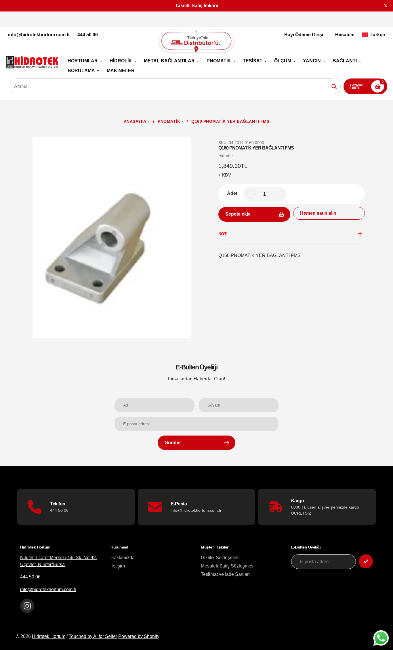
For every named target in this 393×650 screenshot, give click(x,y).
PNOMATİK (169, 121)
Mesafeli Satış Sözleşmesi (228, 565)
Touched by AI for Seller (93, 636)
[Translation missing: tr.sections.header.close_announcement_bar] (386, 6)
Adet (232, 193)
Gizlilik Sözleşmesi (220, 557)
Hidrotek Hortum (48, 636)
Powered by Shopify (138, 636)
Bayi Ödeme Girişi (303, 34)
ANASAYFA (135, 121)
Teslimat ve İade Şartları (225, 574)
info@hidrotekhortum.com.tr (39, 34)
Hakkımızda (122, 557)
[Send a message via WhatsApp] (381, 638)
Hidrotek (226, 155)
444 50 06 (87, 34)
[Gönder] (366, 561)
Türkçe (377, 34)
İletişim (117, 565)
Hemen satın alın (318, 213)
